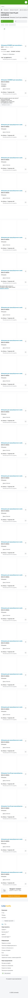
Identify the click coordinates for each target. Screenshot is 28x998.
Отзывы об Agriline (6, 950)
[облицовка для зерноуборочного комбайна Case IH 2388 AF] (14, 148)
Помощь (4, 915)
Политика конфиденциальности (9, 945)
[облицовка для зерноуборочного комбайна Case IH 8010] (14, 115)
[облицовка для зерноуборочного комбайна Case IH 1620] (14, 466)
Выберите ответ (6, 104)
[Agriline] (1, 10)
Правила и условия (6, 943)
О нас (3, 912)
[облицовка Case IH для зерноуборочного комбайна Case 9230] (14, 763)
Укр (2, 924)
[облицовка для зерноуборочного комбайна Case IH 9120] (14, 400)
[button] (26, 2)
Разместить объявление (14, 896)
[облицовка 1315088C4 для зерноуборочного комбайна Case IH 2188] (14, 70)
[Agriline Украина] (9, 2)
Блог (3, 952)
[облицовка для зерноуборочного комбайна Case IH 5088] (14, 830)
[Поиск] (26, 6)
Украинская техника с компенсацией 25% (11, 957)
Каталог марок (5, 955)
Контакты (4, 917)
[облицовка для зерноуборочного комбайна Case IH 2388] (14, 863)
